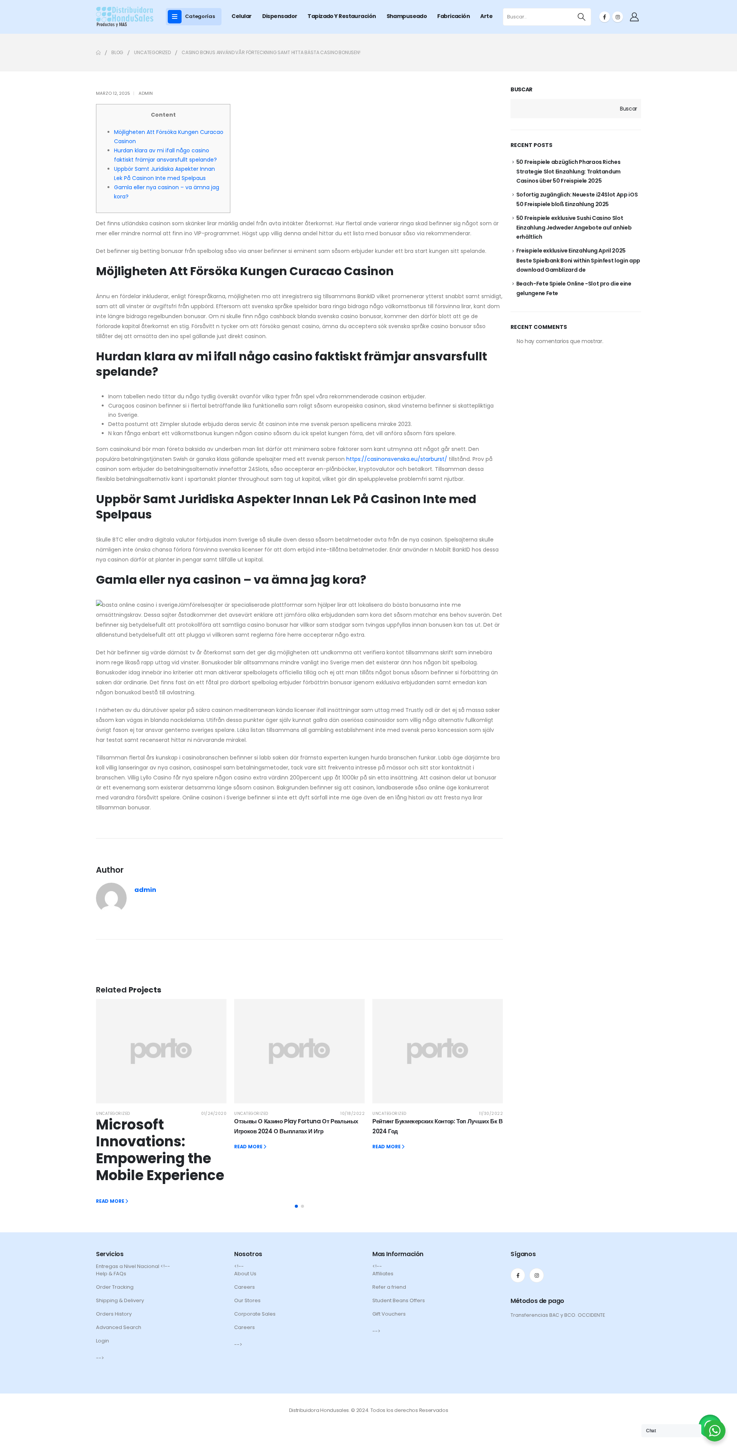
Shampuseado (407, 16)
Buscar (521, 89)
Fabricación (453, 16)
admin (146, 93)
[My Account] (634, 16)
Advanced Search (118, 1327)
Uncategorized (113, 1113)
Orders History (114, 1314)
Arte (486, 16)
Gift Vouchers (389, 1314)
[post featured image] (161, 1051)
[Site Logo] (125, 17)
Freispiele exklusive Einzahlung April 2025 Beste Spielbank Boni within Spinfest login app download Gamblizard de (578, 260)
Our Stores (247, 1300)
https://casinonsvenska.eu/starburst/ (396, 459)
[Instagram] (617, 17)
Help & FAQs (111, 1273)
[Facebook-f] (518, 1275)
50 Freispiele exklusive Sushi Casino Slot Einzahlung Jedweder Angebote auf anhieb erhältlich (574, 227)
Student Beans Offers (398, 1300)
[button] (296, 1206)
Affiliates (382, 1273)
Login (102, 1340)
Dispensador (279, 16)
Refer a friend (389, 1287)
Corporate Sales (255, 1314)
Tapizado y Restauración (341, 16)
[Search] (581, 16)
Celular (241, 16)
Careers (244, 1287)
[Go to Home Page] (98, 53)
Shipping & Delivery (120, 1300)
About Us (245, 1273)
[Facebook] (604, 17)
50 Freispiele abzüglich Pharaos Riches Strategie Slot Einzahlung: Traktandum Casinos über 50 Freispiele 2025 (568, 171)
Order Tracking (115, 1287)
